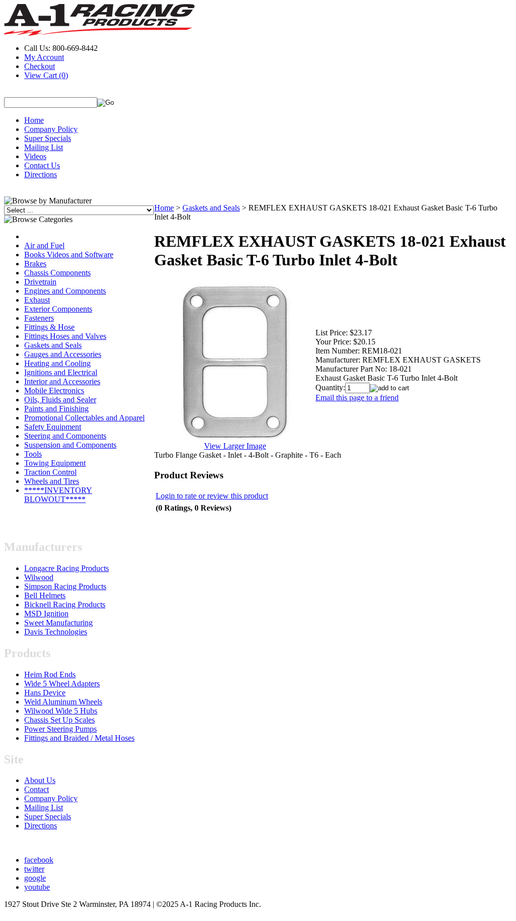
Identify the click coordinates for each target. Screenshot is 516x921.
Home (34, 120)
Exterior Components (58, 309)
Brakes (35, 263)
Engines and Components (65, 291)
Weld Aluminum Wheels (63, 701)
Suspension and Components (70, 445)
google (35, 878)
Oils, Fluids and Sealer (60, 399)
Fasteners (39, 318)
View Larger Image (235, 446)
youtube (37, 887)
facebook (38, 860)
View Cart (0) (46, 75)
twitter (34, 869)
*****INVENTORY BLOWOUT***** (58, 495)
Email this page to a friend (357, 397)
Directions (40, 174)
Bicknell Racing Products (64, 604)
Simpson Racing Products (65, 586)
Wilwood (38, 577)
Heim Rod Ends (50, 674)
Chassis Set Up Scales (59, 720)
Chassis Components (57, 272)
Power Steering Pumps (60, 729)
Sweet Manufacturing (58, 622)
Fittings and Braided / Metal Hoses (79, 738)
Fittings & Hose (49, 327)
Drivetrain (40, 281)
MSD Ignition (46, 613)
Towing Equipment (55, 463)
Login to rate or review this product (212, 495)
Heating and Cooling (57, 363)
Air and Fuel (44, 245)
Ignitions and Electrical (60, 372)
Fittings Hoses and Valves (65, 336)
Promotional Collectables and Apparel (84, 417)
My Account (44, 57)
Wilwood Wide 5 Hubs (60, 710)
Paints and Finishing (56, 408)
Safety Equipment (52, 426)
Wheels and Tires (51, 481)
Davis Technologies (55, 631)
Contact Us (42, 165)
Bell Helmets (45, 595)
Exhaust (37, 300)
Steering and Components (65, 436)
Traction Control (50, 472)
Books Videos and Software (68, 254)
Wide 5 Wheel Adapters (62, 683)
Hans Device (45, 692)
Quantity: (330, 387)
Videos (35, 156)
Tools (33, 454)
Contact (36, 789)
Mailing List (43, 147)
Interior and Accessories (62, 381)
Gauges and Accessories (62, 354)
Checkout (39, 66)
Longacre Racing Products (66, 568)
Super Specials (47, 138)
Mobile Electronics (54, 390)
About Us (39, 780)
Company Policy (51, 129)
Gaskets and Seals (53, 345)
